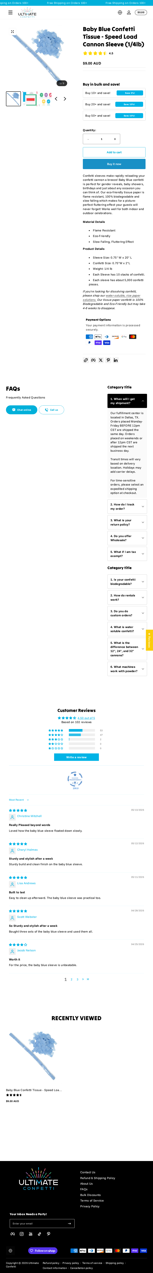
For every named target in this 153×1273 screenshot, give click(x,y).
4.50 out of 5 (86, 718)
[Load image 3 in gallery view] (46, 98)
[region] (37, 65)
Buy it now (114, 164)
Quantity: (89, 130)
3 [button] (77, 979)
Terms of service (92, 1263)
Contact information (55, 1268)
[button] (119, 12)
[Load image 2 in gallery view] (29, 98)
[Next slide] (64, 98)
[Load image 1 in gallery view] (13, 98)
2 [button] (71, 979)
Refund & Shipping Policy (97, 1178)
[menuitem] (113, 1172)
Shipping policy (115, 1263)
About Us (86, 1183)
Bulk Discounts (90, 1195)
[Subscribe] (69, 1223)
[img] (18, 810)
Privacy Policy (89, 1206)
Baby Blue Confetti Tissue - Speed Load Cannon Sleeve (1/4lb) (33, 1090)
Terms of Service (92, 1200)
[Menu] (10, 12)
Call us (54, 409)
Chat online (24, 409)
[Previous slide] (55, 98)
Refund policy (51, 1263)
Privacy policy (71, 1263)
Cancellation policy (81, 1268)
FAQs (84, 1189)
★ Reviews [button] (149, 640)
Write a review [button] (76, 757)
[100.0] (75, 779)
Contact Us (87, 1172)
